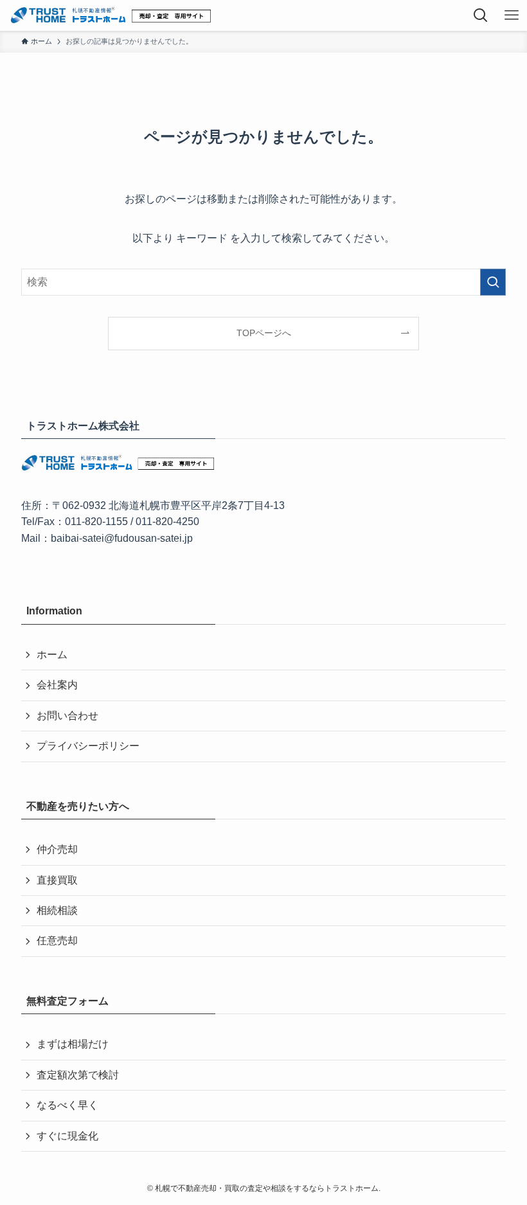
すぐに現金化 (67, 1135)
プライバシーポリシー (88, 745)
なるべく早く (67, 1105)
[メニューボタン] (511, 15)
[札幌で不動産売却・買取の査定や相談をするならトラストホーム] (110, 15)
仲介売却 (57, 849)
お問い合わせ (67, 715)
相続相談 (57, 910)
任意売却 (57, 940)
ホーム (52, 654)
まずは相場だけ (73, 1044)
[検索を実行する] (493, 282)
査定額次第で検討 (78, 1074)
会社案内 (57, 684)
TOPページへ (264, 333)
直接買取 (57, 880)
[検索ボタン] (480, 15)
